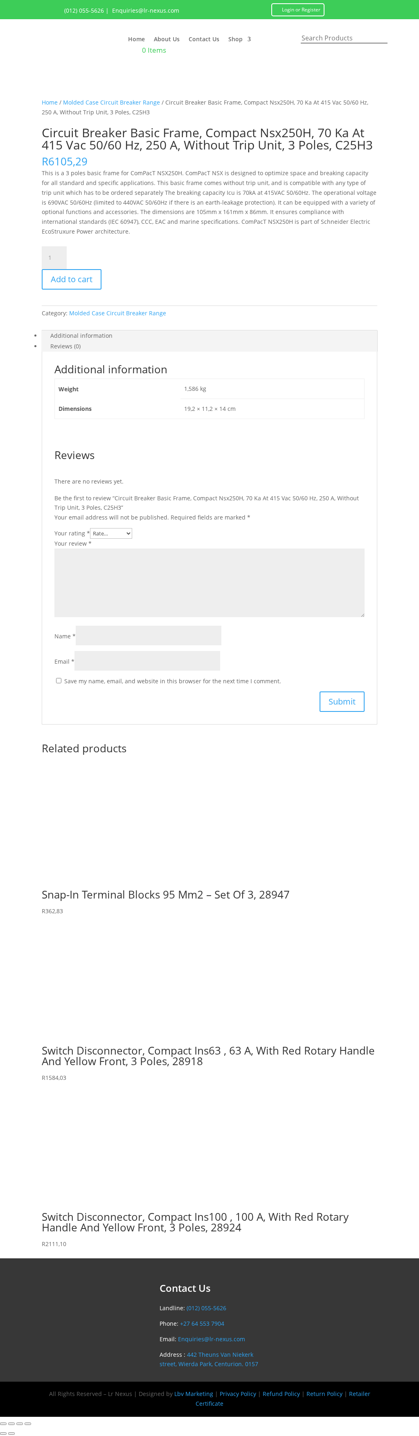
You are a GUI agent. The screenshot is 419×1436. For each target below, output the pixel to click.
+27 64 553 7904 (202, 1323)
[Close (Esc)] (28, 1424)
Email (64, 661)
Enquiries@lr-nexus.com (145, 10)
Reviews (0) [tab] (65, 346)
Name (65, 636)
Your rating (72, 533)
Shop (235, 39)
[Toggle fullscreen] (11, 1424)
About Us (167, 39)
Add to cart (71, 279)
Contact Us (204, 39)
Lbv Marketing (193, 1394)
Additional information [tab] (81, 335)
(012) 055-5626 (84, 10)
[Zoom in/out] (3, 1424)
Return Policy (324, 1394)
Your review (73, 543)
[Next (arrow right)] (11, 1433)
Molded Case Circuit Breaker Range (111, 102)
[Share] (19, 1424)
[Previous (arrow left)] (3, 1433)
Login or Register (301, 9)
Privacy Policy (238, 1394)
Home (136, 39)
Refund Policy (281, 1394)
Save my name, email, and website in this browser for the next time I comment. (172, 681)
